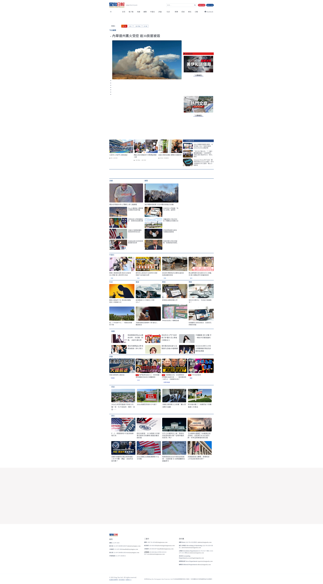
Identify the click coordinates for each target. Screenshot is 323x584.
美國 (138, 12)
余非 (138, 380)
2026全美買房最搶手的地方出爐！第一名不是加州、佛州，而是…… (123, 407)
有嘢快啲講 (166, 382)
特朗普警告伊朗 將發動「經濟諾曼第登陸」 (170, 242)
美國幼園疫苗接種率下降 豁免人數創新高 (146, 324)
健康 (137, 282)
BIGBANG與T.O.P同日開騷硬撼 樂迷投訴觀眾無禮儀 (203, 348)
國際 (145, 12)
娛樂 (176, 12)
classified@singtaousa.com (165, 549)
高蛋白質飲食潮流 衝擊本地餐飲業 (170, 155)
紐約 (112, 158)
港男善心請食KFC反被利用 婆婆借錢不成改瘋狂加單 (146, 274)
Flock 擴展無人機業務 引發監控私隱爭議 (135, 209)
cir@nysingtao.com (133, 552)
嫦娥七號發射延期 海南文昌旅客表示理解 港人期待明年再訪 (120, 274)
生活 (111, 282)
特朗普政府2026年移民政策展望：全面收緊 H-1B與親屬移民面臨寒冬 (173, 459)
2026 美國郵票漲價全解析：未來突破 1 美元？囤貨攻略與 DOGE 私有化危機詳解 (203, 146)
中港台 (152, 12)
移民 (189, 12)
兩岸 (191, 278)
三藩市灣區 (137, 160)
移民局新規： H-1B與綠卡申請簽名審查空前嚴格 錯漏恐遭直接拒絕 (148, 435)
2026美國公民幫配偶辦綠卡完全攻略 (148, 458)
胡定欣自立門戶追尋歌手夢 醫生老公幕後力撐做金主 (169, 337)
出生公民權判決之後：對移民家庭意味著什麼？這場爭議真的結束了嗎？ (173, 435)
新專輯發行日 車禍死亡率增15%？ (145, 301)
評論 (111, 356)
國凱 (191, 378)
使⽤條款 (122, 580)
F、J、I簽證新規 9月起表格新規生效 (122, 434)
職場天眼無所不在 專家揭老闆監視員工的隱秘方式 (120, 301)
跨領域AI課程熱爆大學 (169, 300)
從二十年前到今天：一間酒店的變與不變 (120, 324)
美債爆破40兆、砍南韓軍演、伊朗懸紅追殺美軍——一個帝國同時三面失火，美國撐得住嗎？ (174, 377)
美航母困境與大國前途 (116, 375)
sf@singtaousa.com (161, 542)
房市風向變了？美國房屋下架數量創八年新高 (199, 405)
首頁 (123, 12)
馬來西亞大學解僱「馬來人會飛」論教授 (170, 209)
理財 (190, 282)
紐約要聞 (115, 158)
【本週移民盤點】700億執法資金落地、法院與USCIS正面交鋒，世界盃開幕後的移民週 (199, 435)
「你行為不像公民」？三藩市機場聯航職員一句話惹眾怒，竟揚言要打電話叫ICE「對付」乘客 (203, 153)
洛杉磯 (161, 158)
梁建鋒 (113, 378)
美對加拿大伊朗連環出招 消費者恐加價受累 (135, 220)
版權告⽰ (128, 580)
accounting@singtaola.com (195, 558)
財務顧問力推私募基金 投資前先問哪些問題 (200, 324)
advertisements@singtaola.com (191, 547)
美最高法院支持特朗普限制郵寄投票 (135, 242)
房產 (183, 12)
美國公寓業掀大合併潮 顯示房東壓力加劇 (174, 405)
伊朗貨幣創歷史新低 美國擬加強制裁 (170, 231)
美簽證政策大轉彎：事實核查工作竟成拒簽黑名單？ (198, 458)
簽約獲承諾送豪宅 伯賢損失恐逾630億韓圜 (170, 347)
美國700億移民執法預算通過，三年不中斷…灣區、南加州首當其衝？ (122, 459)
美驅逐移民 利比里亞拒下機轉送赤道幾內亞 (170, 220)
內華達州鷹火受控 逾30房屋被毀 (136, 36)
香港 (112, 278)
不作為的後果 (195, 375)
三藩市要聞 (143, 160)
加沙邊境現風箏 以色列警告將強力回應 (159, 204)
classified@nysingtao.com (130, 549)
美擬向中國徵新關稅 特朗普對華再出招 (135, 231)
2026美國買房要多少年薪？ (147, 404)
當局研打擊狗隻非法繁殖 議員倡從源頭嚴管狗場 (173, 274)
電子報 (131, 12)
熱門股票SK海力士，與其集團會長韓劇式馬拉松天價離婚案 (147, 376)
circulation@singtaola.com (196, 553)
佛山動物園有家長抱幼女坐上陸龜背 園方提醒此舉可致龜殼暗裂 (200, 274)
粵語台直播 (202, 5)
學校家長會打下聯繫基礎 (170, 320)
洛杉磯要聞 (166, 158)
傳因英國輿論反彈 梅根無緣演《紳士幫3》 (136, 347)
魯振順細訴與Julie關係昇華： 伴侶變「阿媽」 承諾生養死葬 (135, 337)
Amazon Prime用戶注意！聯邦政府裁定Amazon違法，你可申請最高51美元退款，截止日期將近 (204, 162)
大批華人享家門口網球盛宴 (118, 155)
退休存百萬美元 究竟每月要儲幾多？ (200, 301)
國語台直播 (210, 5)
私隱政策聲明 (113, 580)
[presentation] (147, 59)
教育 (164, 282)
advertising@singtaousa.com (166, 545)
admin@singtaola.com (205, 542)
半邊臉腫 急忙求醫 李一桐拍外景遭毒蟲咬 (203, 336)
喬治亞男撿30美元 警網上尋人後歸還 (123, 204)
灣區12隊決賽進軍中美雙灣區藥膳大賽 (145, 156)
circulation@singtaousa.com (156, 554)
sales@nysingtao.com (133, 546)
